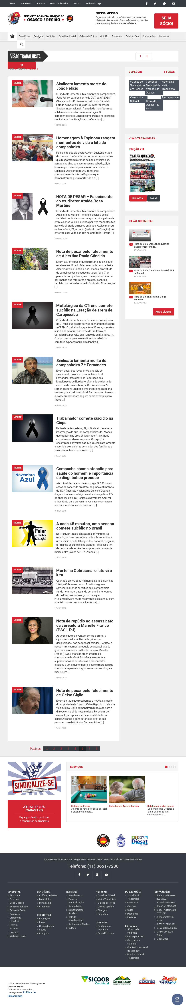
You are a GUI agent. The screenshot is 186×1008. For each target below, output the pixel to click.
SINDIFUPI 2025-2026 (165, 933)
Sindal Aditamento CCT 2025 (166, 912)
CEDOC (72, 927)
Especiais (117, 36)
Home (13, 3)
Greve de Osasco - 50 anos (152, 105)
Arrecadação (75, 906)
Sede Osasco (17, 902)
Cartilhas (131, 906)
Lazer (42, 922)
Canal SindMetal (106, 895)
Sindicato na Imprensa (104, 928)
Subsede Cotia (17, 910)
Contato (77, 3)
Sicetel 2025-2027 (166, 902)
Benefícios (24, 36)
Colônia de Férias (48, 895)
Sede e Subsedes (59, 3)
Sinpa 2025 (162, 938)
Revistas (131, 917)
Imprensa (164, 36)
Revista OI (132, 902)
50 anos (14, 928)
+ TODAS (169, 72)
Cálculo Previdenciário (75, 919)
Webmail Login (94, 3)
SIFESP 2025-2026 (166, 924)
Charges (102, 910)
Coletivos (15, 914)
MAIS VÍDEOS (163, 311)
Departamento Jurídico (76, 912)
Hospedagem (46, 926)
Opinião (104, 36)
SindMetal (26, 3)
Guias (130, 910)
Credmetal (44, 906)
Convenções (148, 36)
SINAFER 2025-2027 (167, 927)
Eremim (14, 925)
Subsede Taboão (19, 906)
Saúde (42, 929)
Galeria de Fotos (88, 36)
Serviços (38, 36)
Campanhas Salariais (133, 942)
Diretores (40, 3)
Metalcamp (45, 902)
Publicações (132, 36)
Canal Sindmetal (67, 36)
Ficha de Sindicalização (76, 901)
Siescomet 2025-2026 (165, 919)
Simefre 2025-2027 (166, 906)
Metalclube (45, 899)
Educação (44, 918)
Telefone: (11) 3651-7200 (93, 866)
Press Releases (106, 933)
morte (21, 69)
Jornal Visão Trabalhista (133, 897)
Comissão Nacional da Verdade (137, 949)
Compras (44, 933)
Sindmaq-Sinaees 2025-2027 (166, 897)
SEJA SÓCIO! (166, 21)
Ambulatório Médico (79, 924)
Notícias (50, 36)
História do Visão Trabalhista (136, 956)
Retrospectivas (170, 97)
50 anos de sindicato (133, 931)
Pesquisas (132, 913)
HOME (11, 69)
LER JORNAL (138, 198)
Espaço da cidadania (15, 919)
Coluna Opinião (106, 906)
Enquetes (103, 914)
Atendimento (75, 895)
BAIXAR (153, 198)
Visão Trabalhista (107, 899)
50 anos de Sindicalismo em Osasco (137, 85)
